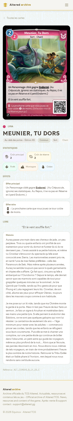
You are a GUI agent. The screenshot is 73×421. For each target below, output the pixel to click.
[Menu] (66, 5)
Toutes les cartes (15, 18)
